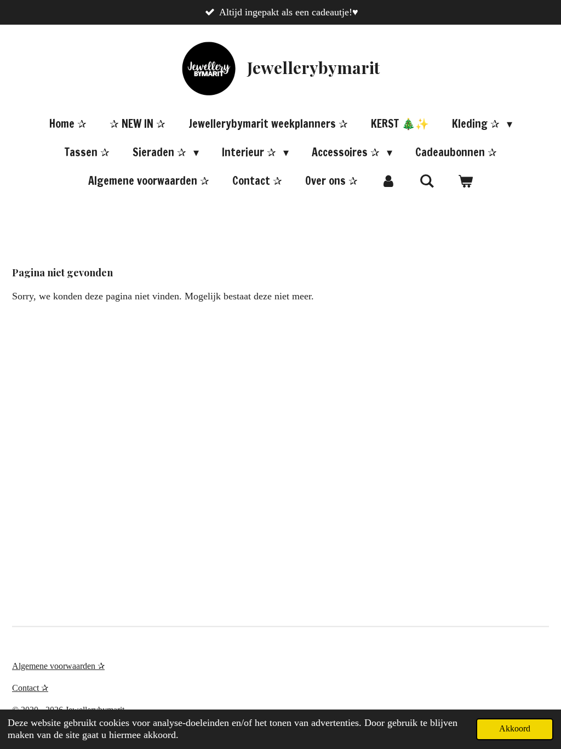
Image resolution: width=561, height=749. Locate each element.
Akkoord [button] (514, 729)
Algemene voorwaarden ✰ (58, 666)
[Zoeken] (426, 180)
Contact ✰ (30, 688)
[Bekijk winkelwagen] (465, 180)
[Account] (388, 180)
